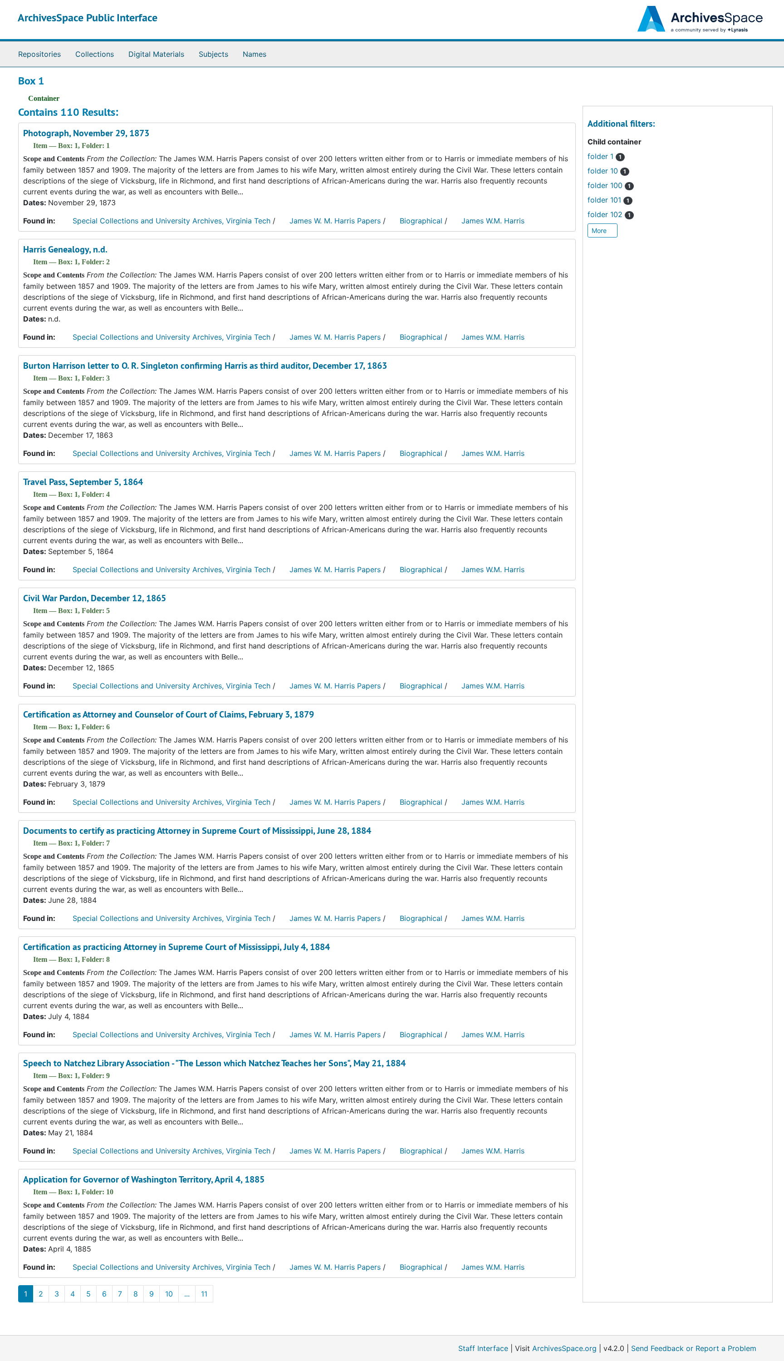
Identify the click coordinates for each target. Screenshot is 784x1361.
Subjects (213, 54)
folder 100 (609, 185)
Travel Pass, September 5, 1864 (83, 482)
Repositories (39, 54)
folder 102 (609, 214)
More (600, 230)
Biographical (421, 220)
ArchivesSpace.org (564, 1348)
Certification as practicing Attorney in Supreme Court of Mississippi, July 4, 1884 (176, 947)
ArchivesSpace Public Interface (87, 17)
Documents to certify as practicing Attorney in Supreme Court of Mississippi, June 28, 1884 (197, 830)
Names (254, 54)
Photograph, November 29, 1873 (86, 133)
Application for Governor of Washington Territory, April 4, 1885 (144, 1179)
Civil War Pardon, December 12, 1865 (94, 598)
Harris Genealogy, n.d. (65, 249)
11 (204, 1293)
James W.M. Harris (492, 220)
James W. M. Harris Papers (335, 220)
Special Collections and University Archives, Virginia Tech (171, 220)
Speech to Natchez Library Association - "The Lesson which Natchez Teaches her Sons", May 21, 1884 (214, 1063)
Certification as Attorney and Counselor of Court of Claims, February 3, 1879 (168, 714)
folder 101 (608, 199)
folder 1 (605, 156)
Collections (94, 54)
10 (169, 1293)
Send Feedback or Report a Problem (693, 1348)
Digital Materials (156, 54)
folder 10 (607, 170)
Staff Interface (483, 1348)
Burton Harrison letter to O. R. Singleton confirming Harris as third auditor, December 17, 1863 (205, 365)
